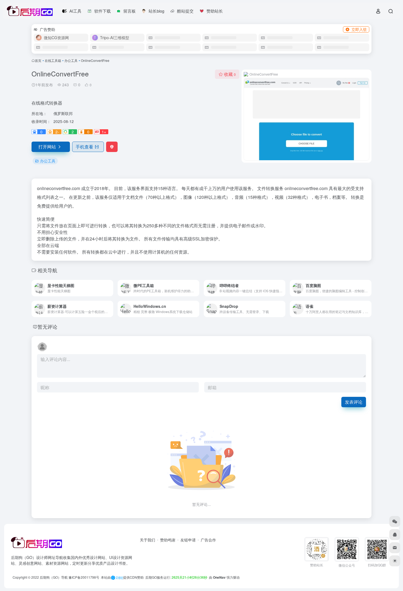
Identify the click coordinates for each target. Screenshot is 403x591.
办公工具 (71, 60)
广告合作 (208, 540)
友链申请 (188, 540)
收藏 (230, 74)
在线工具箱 (53, 60)
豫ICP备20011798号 (84, 577)
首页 (38, 60)
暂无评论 (47, 326)
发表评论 (353, 402)
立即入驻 (359, 29)
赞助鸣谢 (167, 540)
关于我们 (147, 540)
